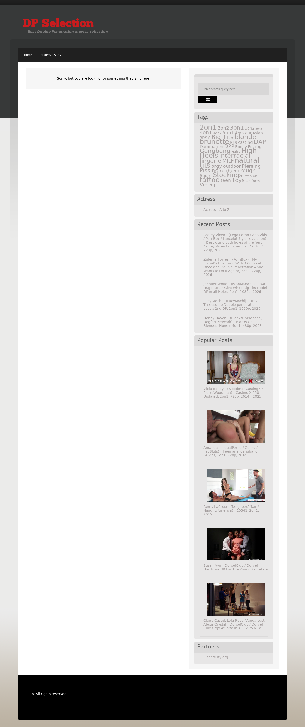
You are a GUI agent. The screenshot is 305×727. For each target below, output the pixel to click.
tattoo (210, 179)
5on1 (228, 133)
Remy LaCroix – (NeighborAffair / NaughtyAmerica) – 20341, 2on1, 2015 (231, 510)
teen (226, 180)
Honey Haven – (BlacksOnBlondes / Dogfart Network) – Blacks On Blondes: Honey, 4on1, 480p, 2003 (233, 322)
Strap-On (250, 176)
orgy (216, 166)
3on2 (249, 128)
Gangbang (215, 150)
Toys (238, 180)
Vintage (209, 184)
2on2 (223, 128)
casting (245, 142)
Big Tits (222, 137)
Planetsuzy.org (215, 657)
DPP (229, 146)
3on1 (237, 128)
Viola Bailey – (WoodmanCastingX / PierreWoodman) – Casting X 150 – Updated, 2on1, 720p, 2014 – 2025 (233, 392)
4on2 (217, 133)
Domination (211, 146)
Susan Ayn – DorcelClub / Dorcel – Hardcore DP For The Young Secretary (235, 567)
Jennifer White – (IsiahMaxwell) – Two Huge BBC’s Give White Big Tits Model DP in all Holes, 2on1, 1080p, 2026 (235, 287)
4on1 (206, 133)
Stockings (228, 174)
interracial (234, 155)
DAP (260, 141)
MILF (228, 161)
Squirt (206, 175)
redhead (229, 170)
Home (28, 54)
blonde (245, 137)
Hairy (235, 152)
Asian (258, 133)
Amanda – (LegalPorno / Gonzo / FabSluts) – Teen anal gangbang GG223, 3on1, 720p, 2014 (230, 451)
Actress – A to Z (51, 54)
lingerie (210, 160)
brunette (214, 142)
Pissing (209, 170)
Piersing (251, 166)
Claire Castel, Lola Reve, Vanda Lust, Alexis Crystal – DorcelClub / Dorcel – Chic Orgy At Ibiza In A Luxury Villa (234, 624)
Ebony (241, 147)
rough (248, 170)
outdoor (232, 166)
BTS (233, 143)
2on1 (208, 127)
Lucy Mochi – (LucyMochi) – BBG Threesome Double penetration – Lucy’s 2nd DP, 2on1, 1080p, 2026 (231, 304)
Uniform (253, 181)
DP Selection (58, 24)
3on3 (258, 128)
